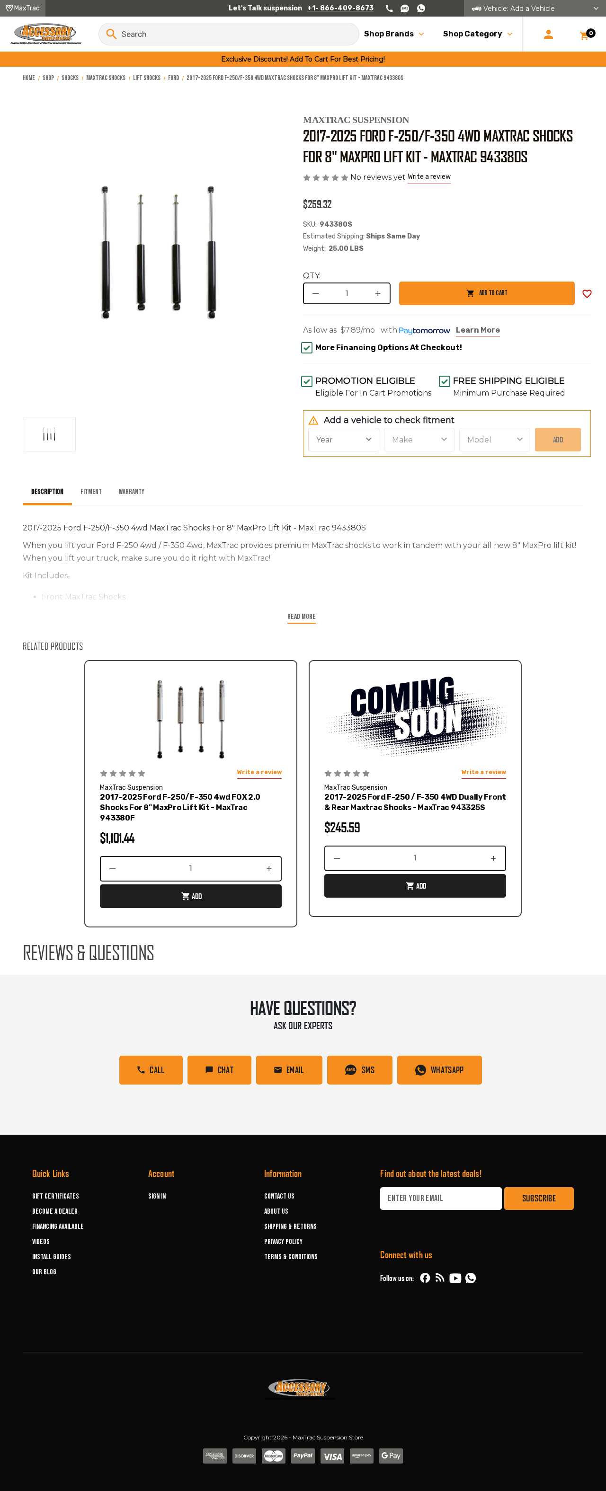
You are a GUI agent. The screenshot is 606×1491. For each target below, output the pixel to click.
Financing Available (58, 1226)
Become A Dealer (55, 1211)
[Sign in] (548, 34)
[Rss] (440, 1278)
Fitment (91, 491)
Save (587, 294)
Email (295, 1070)
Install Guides (51, 1257)
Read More (301, 616)
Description (47, 491)
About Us (276, 1211)
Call (157, 1070)
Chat (225, 1070)
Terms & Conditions (291, 1257)
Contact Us (279, 1196)
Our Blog (44, 1272)
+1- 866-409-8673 (340, 8)
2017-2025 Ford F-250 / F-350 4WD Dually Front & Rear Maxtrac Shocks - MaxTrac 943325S (415, 802)
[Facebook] (425, 1278)
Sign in (157, 1196)
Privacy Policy (283, 1241)
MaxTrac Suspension (356, 120)
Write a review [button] (429, 177)
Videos (41, 1241)
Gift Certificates (55, 1196)
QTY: (312, 275)
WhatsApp (447, 1070)
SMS (368, 1070)
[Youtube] (455, 1278)
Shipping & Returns (290, 1226)
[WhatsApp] (470, 1279)
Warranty (131, 491)
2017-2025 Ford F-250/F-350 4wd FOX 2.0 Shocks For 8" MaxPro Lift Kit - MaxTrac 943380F (180, 807)
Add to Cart (453, 297)
